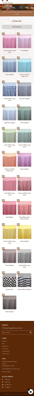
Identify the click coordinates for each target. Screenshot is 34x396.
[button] (3, 33)
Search (30, 332)
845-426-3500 (6, 371)
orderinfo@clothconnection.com (11, 368)
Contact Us (5, 348)
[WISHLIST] (2, 1)
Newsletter (5, 346)
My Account (7, 3)
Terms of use (5, 353)
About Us (4, 341)
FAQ (3, 343)
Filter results (16, 27)
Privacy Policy (5, 351)
